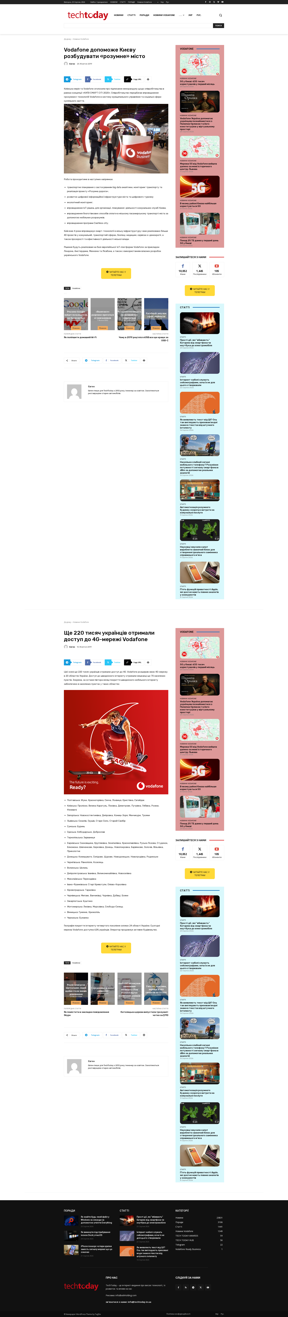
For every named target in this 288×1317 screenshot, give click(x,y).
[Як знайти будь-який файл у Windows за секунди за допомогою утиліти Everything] (71, 1220)
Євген (72, 64)
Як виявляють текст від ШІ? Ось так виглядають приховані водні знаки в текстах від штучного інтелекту (198, 423)
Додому (67, 39)
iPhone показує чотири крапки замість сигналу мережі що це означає (96, 1249)
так (183, 264)
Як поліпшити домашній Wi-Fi (80, 337)
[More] (148, 79)
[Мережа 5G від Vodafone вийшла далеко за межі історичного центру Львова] (200, 147)
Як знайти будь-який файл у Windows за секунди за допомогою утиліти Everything (96, 1220)
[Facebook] (205, 2)
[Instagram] (210, 2)
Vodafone (76, 288)
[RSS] (186, 1287)
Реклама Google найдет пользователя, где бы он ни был (76, 314)
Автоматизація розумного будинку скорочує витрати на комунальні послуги (197, 510)
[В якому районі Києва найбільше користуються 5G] (200, 186)
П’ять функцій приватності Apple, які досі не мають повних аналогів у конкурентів (199, 592)
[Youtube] (222, 2)
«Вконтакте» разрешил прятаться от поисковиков (103, 314)
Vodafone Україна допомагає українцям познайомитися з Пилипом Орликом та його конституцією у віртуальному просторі (197, 124)
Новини (76, 328)
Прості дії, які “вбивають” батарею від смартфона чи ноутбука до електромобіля (196, 343)
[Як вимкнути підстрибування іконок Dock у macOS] (71, 1236)
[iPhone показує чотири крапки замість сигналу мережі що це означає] (71, 1250)
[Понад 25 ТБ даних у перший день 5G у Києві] (200, 223)
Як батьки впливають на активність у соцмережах (129, 314)
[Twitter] (214, 2)
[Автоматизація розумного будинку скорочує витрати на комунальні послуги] (200, 490)
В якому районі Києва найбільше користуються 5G (198, 205)
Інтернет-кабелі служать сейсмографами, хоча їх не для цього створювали (197, 382)
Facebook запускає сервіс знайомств (156, 315)
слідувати (200, 264)
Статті (183, 337)
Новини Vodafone (81, 39)
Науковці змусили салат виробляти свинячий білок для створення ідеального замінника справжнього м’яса (199, 551)
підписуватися (217, 264)
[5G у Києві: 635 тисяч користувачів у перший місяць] (200, 64)
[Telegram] (193, 1287)
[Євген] (66, 64)
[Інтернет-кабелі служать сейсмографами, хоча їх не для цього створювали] (200, 363)
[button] (220, 15)
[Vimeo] (218, 2)
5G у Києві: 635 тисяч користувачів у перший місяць (197, 82)
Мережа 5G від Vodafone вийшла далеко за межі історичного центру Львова (198, 166)
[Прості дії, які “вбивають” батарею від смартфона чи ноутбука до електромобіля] (200, 323)
